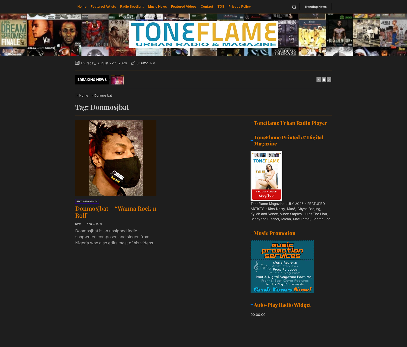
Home (81, 6)
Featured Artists (103, 6)
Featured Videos (184, 6)
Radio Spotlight (132, 6)
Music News (157, 6)
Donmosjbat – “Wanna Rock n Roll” (115, 211)
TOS (220, 6)
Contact (207, 6)
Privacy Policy (240, 6)
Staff (78, 223)
